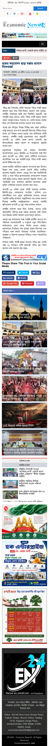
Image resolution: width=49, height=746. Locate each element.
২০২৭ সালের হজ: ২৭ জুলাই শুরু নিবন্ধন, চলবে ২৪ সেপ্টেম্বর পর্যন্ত (22, 343)
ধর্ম (16, 58)
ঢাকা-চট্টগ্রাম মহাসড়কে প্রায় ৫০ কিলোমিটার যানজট (32, 492)
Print (41, 283)
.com (32, 743)
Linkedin (9, 278)
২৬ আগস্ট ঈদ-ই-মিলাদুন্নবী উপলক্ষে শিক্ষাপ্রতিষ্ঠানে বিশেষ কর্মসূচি (20, 316)
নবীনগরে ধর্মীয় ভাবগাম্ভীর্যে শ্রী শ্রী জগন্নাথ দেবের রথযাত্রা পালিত (22, 370)
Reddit (23, 278)
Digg (37, 272)
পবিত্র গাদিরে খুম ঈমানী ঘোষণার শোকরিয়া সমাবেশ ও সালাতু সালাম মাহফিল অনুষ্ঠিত (23, 451)
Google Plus (11, 283)
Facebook (9, 272)
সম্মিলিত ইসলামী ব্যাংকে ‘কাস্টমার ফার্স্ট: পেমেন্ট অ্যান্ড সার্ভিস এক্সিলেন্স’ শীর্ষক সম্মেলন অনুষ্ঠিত (32, 473)
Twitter (24, 272)
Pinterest (28, 283)
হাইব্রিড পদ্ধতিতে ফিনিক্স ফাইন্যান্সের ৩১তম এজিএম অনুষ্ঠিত (30, 483)
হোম (7, 58)
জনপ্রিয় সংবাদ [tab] (24, 465)
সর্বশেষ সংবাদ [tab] (24, 461)
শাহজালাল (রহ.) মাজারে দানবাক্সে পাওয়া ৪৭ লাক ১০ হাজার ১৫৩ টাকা (24, 397)
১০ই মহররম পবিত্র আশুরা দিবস (18, 425)
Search (40, 8)
